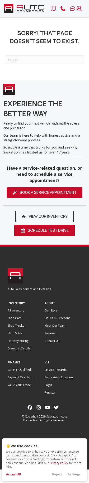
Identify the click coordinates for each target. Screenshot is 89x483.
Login (48, 385)
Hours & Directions (57, 318)
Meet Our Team (55, 326)
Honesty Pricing (18, 341)
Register (50, 392)
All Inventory (16, 310)
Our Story (51, 310)
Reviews (50, 333)
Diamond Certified (20, 348)
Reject (57, 474)
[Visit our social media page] (30, 407)
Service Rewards (55, 370)
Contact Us (52, 341)
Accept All (13, 474)
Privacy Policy (59, 463)
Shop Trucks (16, 326)
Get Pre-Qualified (19, 370)
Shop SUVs (15, 333)
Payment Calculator (21, 377)
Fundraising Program (59, 377)
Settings (74, 474)
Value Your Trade (19, 385)
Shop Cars (14, 318)
